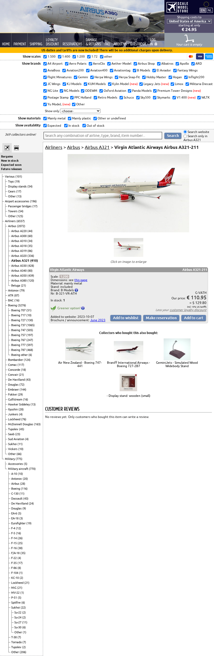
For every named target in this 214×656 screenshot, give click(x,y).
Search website (198, 131)
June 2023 (97, 320)
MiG (14, 587)
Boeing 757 (18, 335)
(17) (18, 191)
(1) (21, 572)
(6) (30, 354)
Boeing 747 (18, 330)
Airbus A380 (19, 280)
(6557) (20, 221)
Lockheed (14, 419)
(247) (29, 340)
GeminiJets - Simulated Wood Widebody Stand (177, 364)
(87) (16, 295)
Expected (54, 125)
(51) (29, 310)
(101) (18, 176)
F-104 (15, 572)
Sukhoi (12, 444)
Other (12, 196)
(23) (17, 434)
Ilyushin (13, 409)
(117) (20, 364)
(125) (19, 216)
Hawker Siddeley (19, 404)
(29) (20, 394)
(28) (21, 409)
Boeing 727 (18, 320)
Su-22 (18, 612)
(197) (29, 335)
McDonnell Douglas (21, 424)
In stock (73, 125)
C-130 (15, 493)
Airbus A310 (19, 240)
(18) (23, 369)
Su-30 (18, 627)
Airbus (12, 226)
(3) (21, 518)
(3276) (22, 305)
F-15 (14, 543)
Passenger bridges (20, 206)
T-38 (14, 637)
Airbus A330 (19, 265)
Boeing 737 (18, 325)
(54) (30, 186)
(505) (29, 330)
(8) (19, 567)
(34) (30, 240)
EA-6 (14, 513)
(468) (29, 349)
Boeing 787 (18, 349)
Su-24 (18, 617)
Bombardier (16, 359)
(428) (30, 265)
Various (10, 176)
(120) (30, 280)
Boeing (13, 305)
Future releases (11, 169)
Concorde (14, 369)
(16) (17, 300)
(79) (22, 290)
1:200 (64, 276)
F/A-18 (15, 553)
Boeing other (19, 354)
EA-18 (15, 518)
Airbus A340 (19, 270)
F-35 (14, 562)
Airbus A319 (19, 250)
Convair (13, 374)
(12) (18, 528)
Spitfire (16, 602)
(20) (25, 478)
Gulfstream (15, 399)
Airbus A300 (19, 236)
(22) (23, 607)
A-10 (14, 473)
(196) (33, 201)
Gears (12, 191)
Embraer (14, 389)
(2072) (21, 226)
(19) (17, 181)
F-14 (14, 538)
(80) (30, 270)
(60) (30, 236)
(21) (23, 285)
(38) (20, 548)
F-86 (14, 567)
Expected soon (11, 164)
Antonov (14, 290)
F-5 (13, 533)
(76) (23, 419)
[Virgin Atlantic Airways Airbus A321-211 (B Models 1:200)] (128, 231)
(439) (30, 275)
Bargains (7, 156)
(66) (19, 453)
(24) (31, 503)
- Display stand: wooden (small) (128, 395)
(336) (30, 255)
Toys (11, 181)
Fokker (13, 394)
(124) (27, 359)
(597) (29, 345)
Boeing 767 (18, 340)
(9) (24, 508)
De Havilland (17, 379)
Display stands (17, 186)
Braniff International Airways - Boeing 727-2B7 (128, 364)
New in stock (10, 160)
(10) (29, 315)
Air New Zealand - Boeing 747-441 (80, 364)
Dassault (17, 498)
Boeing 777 (18, 345)
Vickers (13, 449)
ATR (11, 295)
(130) (29, 320)
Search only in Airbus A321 (195, 138)
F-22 (14, 558)
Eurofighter (18, 523)
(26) (20, 538)
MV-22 (15, 592)
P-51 (14, 597)
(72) (22, 384)
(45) (21, 429)
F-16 (14, 548)
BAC (11, 300)
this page (80, 280)
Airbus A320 (19, 255)
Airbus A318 (19, 245)
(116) (24, 488)
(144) (23, 389)
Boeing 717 (18, 315)
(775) (19, 458)
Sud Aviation (16, 439)
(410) (34, 260)
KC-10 (15, 577)
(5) (25, 463)
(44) (30, 231)
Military (10, 458)
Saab (11, 434)
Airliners (10, 221)
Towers (13, 211)
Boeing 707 (18, 310)
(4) (21, 414)
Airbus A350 (19, 275)
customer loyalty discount (188, 310)
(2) (21, 577)
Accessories (16, 463)
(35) (30, 245)
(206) (23, 652)
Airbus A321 (20, 260)
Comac (12, 364)
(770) (32, 468)
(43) (28, 379)
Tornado (16, 642)
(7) (19, 637)
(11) (20, 444)
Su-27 (18, 622)
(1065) (30, 325)
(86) (30, 250)
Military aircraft (18, 468)
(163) (37, 424)
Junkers (13, 414)
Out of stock (95, 125)
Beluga (16, 285)
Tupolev (13, 429)
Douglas (13, 384)
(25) (20, 543)
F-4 (13, 528)
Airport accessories (17, 201)
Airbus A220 (19, 231)
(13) (19, 196)
